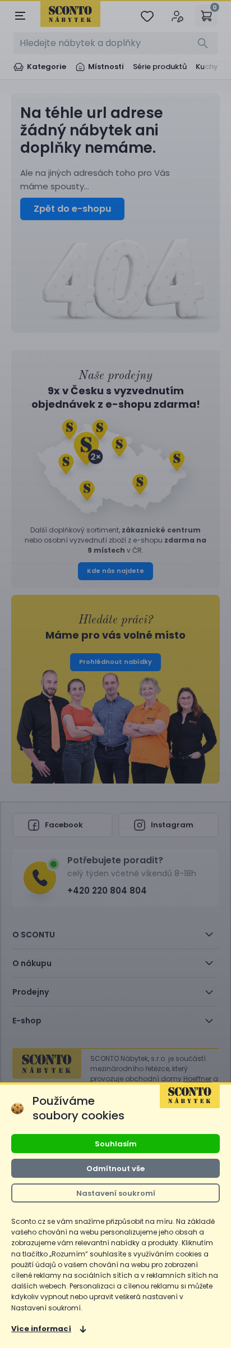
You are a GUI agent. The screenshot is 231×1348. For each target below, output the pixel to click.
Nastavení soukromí (115, 1192)
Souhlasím (116, 1143)
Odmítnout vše (115, 1168)
